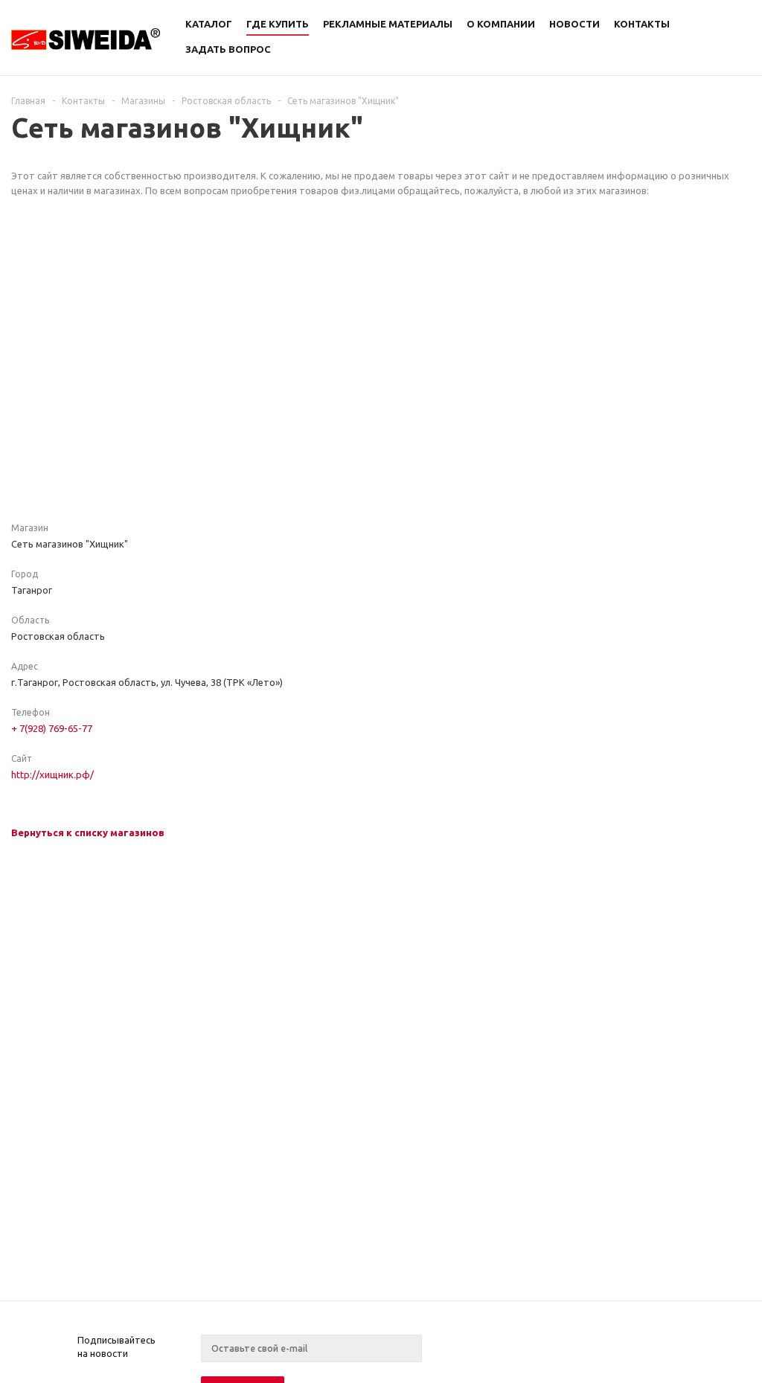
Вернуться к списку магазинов (87, 832)
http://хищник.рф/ (52, 774)
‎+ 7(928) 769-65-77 (51, 728)
